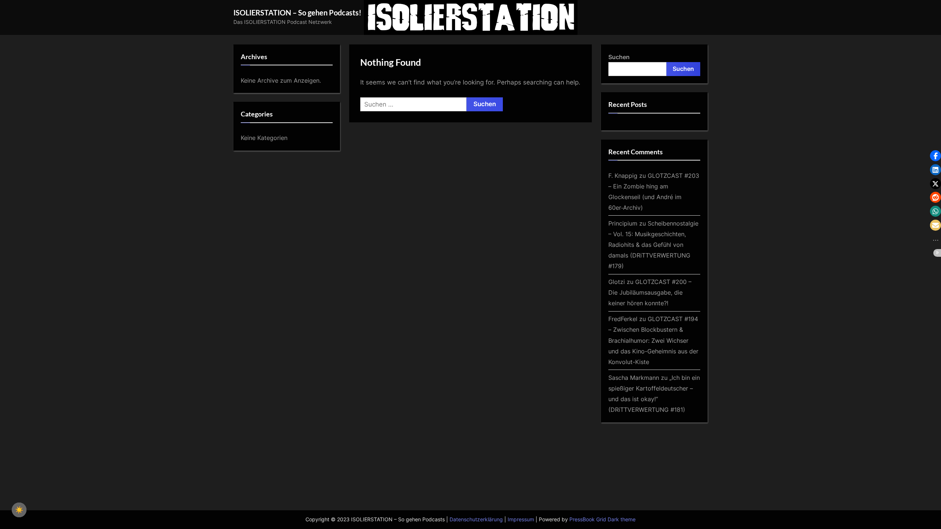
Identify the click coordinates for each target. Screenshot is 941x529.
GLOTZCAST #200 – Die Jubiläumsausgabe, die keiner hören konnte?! (649, 292)
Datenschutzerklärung (476, 519)
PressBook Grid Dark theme (602, 519)
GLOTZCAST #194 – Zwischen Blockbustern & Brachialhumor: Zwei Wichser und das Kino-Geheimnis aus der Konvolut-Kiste (653, 340)
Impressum (521, 519)
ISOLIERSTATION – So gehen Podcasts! (297, 12)
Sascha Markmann (633, 377)
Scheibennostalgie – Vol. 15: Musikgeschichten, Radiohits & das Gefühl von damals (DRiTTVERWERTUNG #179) (653, 245)
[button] (935, 155)
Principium (622, 223)
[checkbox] (19, 510)
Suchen (619, 57)
